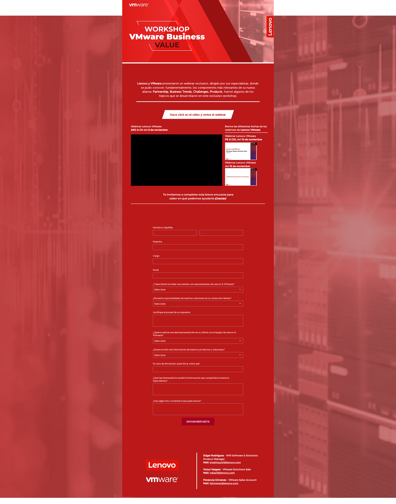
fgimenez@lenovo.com (224, 483)
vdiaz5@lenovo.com (222, 472)
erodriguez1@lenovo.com (225, 462)
